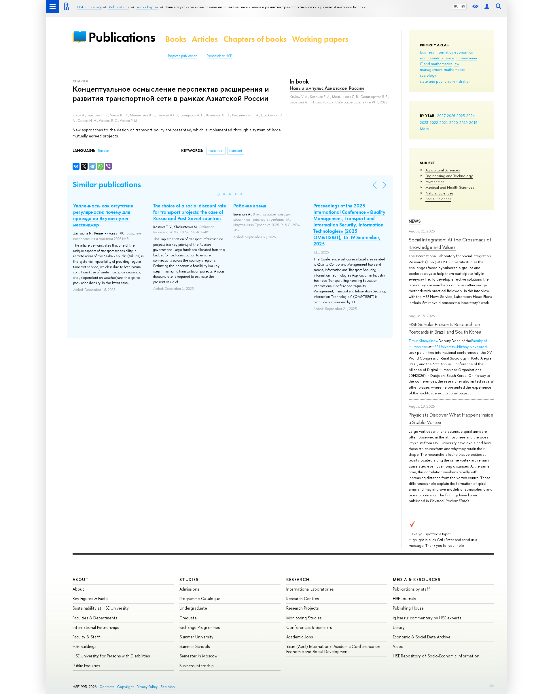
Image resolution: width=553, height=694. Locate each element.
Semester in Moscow (198, 656)
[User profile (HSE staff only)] (486, 6)
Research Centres (302, 598)
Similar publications (107, 184)
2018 (473, 122)
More (424, 128)
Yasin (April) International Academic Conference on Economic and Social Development (333, 649)
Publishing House (408, 608)
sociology (428, 75)
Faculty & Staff (86, 637)
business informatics (436, 52)
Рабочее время (249, 206)
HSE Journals (404, 598)
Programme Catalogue (199, 598)
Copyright (125, 686)
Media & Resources (416, 579)
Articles (205, 39)
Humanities (434, 181)
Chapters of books (255, 39)
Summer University (196, 637)
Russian (103, 150)
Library (399, 627)
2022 (434, 122)
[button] (218, 194)
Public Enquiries (86, 665)
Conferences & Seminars (309, 627)
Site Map (167, 686)
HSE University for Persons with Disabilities (111, 656)
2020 (453, 122)
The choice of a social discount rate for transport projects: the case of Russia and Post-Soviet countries (189, 212)
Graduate (188, 618)
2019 (463, 122)
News (415, 221)
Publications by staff (411, 589)
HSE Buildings (84, 646)
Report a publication (182, 56)
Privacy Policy (147, 686)
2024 (470, 115)
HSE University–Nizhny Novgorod (459, 346)
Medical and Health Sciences (449, 187)
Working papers (320, 39)
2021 (444, 122)
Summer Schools (194, 646)
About (81, 579)
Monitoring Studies (303, 618)
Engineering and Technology (449, 175)
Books (175, 39)
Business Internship (196, 665)
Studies (189, 579)
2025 (461, 115)
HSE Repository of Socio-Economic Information (436, 656)
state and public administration (445, 81)
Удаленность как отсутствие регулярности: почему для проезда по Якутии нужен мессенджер (103, 215)
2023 (424, 122)
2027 (441, 115)
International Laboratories (310, 589)
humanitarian (466, 57)
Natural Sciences (439, 193)
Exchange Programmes (199, 627)
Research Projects (302, 608)
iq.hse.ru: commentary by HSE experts (427, 618)
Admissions (189, 589)
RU (456, 6)
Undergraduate (193, 608)
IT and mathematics (436, 63)
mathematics (454, 69)
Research (298, 579)
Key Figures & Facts (90, 598)
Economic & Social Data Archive (421, 637)
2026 (451, 115)
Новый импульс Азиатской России (327, 88)
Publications (121, 37)
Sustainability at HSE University (101, 608)
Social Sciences (438, 198)
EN (463, 6)
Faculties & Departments (95, 618)
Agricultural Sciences (442, 170)
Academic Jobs (299, 637)
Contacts (106, 686)
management (431, 69)
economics (463, 52)
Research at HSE (219, 56)
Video (398, 646)
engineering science (437, 57)
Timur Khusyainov (423, 340)
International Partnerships (96, 627)
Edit (491, 686)
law (456, 63)
